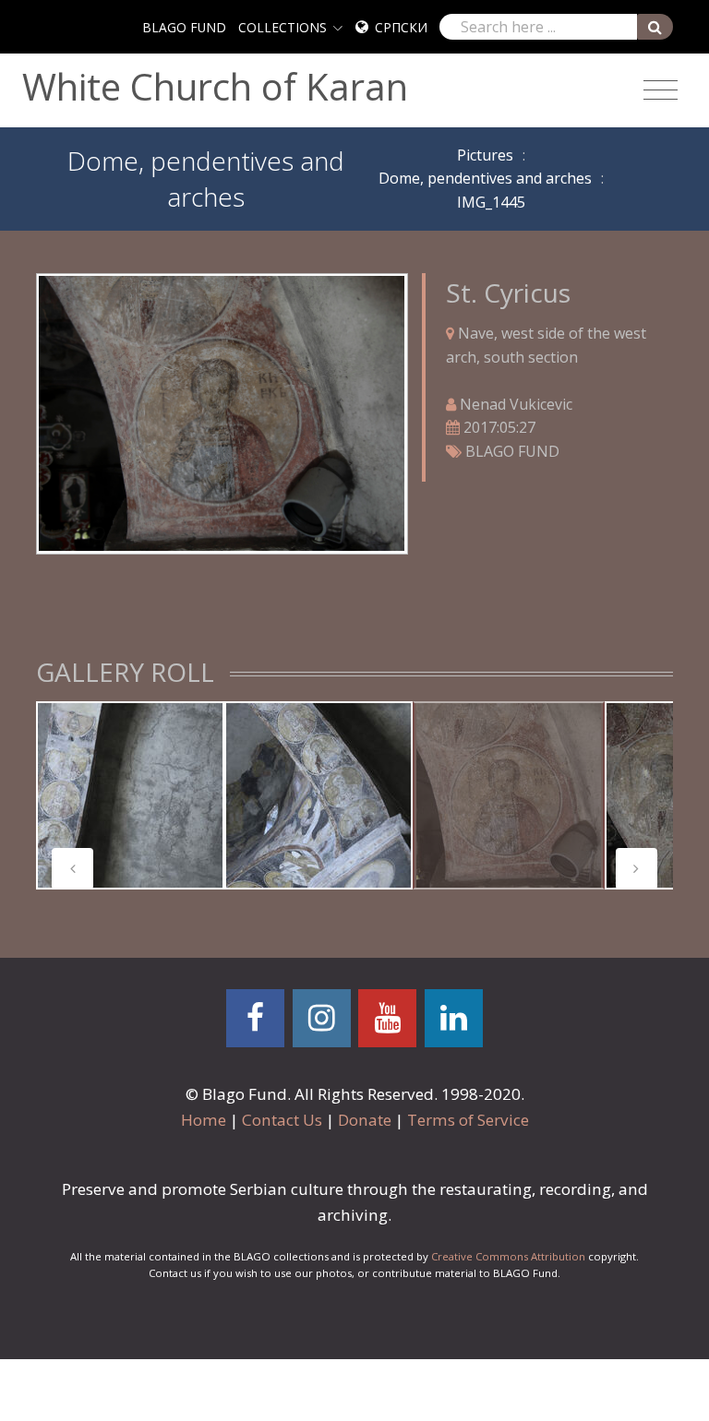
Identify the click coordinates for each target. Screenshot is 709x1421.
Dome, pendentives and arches (485, 178)
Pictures (485, 155)
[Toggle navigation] (660, 90)
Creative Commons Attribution (508, 1256)
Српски (401, 27)
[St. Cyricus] (221, 412)
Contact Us (282, 1119)
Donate (364, 1119)
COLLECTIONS (282, 27)
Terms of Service (468, 1119)
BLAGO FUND (184, 27)
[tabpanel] (130, 795)
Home (203, 1119)
